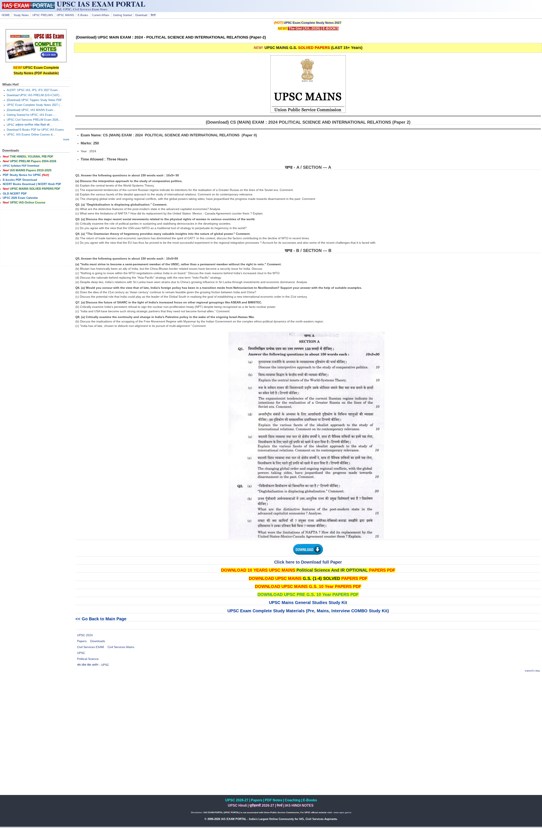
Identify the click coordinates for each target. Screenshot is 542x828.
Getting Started (122, 15)
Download (141, 15)
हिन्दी (153, 15)
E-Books (83, 15)
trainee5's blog (532, 670)
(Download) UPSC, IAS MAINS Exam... (31, 110)
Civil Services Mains (121, 647)
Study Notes (21, 15)
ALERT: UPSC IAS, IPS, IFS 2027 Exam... (33, 90)
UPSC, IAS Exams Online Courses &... (31, 134)
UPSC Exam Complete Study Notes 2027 (312, 22)
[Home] (28, 8)
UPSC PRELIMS (42, 15)
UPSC (81, 653)
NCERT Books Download (19, 184)
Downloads (97, 641)
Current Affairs (100, 15)
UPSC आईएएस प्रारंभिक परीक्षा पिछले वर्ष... (29, 124)
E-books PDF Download (20, 179)
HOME (6, 15)
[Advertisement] (308, 706)
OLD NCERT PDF (15, 193)
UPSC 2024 (85, 635)
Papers (82, 641)
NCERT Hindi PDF (49, 184)
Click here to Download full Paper (308, 562)
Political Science (88, 659)
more (66, 139)
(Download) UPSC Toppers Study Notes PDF (34, 100)
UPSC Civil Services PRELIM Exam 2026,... (34, 119)
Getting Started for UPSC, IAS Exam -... (32, 114)
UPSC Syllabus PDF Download (21, 165)
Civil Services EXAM (90, 647)
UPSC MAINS (65, 15)
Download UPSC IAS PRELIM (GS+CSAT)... (34, 95)
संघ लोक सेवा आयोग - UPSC (93, 664)
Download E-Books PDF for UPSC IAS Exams (35, 129)
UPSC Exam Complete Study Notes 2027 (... (34, 105)
